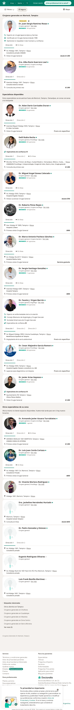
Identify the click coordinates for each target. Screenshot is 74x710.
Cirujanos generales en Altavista (15, 617)
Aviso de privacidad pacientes (13, 660)
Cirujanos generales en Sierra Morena (18, 624)
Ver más (34, 26)
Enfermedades (43, 667)
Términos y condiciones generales (15, 657)
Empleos (12, 669)
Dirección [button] (9, 45)
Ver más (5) (8, 627)
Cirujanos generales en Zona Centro (17, 620)
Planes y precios (8, 681)
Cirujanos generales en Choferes (16, 610)
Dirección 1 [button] (10, 77)
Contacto (6, 674)
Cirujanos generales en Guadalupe (16, 613)
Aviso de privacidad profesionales (15, 662)
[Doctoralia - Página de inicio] (5, 3)
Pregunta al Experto (45, 662)
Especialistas (42, 657)
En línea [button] (20, 45)
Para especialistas (9, 683)
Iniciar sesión (38, 3)
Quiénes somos (8, 667)
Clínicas (41, 660)
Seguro (23, 9)
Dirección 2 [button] (21, 77)
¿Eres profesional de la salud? (57, 3)
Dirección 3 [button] (32, 328)
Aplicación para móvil (46, 671)
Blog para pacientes (45, 674)
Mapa (68, 9)
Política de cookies (9, 664)
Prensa (5, 671)
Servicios (41, 664)
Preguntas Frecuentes (46, 669)
